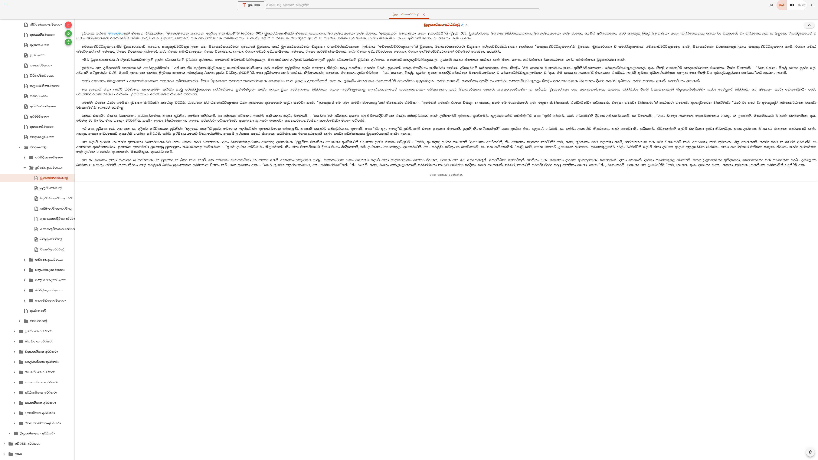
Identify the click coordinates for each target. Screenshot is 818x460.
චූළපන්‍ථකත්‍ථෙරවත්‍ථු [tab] (406, 14)
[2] (792, 5)
